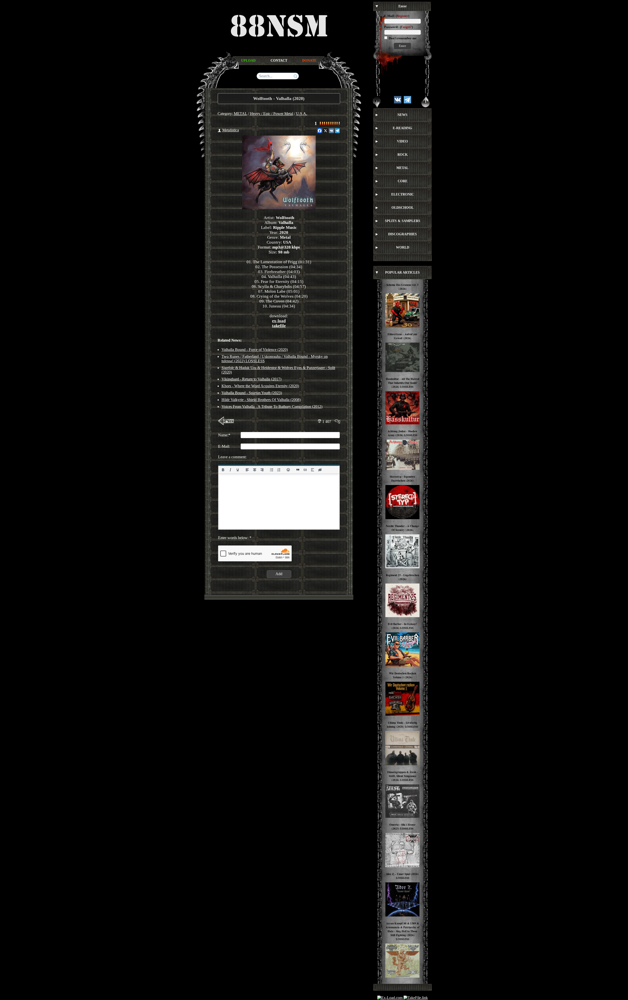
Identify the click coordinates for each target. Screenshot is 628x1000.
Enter (402, 46)
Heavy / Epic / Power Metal (271, 113)
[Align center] (254, 469)
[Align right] (261, 469)
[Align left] (247, 469)
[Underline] (237, 469)
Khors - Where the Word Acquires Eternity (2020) (260, 386)
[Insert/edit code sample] (305, 469)
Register (402, 16)
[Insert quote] (297, 469)
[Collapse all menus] (426, 102)
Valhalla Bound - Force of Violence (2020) (255, 349)
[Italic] (230, 469)
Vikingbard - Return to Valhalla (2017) (251, 379)
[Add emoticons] (288, 469)
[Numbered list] (278, 469)
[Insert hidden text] (320, 469)
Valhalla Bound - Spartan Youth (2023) (252, 393)
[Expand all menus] (377, 102)
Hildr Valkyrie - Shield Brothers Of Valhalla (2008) (261, 400)
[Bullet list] (271, 469)
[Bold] (223, 469)
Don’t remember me (402, 38)
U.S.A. (301, 113)
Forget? (406, 27)
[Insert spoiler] (312, 469)
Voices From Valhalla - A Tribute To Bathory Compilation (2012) (272, 406)
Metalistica (230, 130)
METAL (240, 113)
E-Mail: (389, 16)
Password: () (398, 27)
